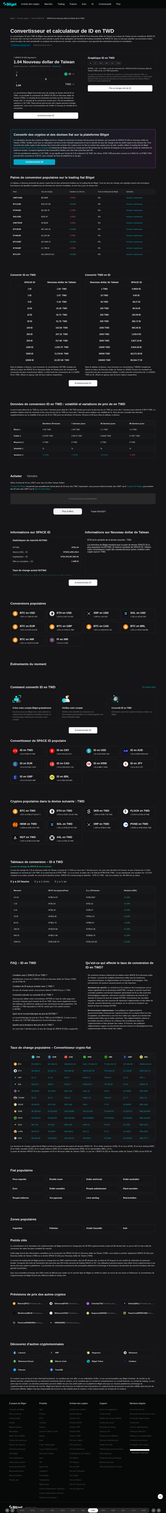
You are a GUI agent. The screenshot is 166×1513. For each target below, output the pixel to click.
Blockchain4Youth (16, 1471)
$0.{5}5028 (36, 1111)
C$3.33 (67, 1098)
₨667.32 (87, 1098)
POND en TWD (139, 823)
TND (83, 1510)
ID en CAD (63, 763)
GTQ (32, 1510)
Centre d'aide (105, 1414)
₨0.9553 (87, 1138)
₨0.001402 (88, 1111)
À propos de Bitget (16, 1409)
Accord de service (137, 1409)
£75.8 (125, 1084)
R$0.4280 (144, 1104)
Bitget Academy (15, 1427)
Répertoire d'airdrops (48, 1497)
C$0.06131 (68, 1131)
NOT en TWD (28, 837)
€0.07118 (51, 1104)
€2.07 (50, 1098)
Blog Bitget (13, 1431)
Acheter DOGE (76, 1423)
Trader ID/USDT (98, 511)
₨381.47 (87, 1078)
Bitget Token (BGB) (17, 1436)
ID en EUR (26, 763)
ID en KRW (100, 763)
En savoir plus (149, 687)
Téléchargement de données (111, 1449)
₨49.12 (86, 1125)
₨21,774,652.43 (90, 1064)
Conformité (134, 1423)
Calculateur (74, 1458)
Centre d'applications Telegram (52, 1489)
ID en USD (100, 750)
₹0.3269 (107, 1138)
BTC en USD (27, 612)
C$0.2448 (68, 1125)
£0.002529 (127, 1138)
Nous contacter (15, 1414)
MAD (144, 1510)
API (40, 1462)
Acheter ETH (75, 1418)
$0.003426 (36, 1138)
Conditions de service (138, 1440)
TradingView (44, 1480)
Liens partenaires (16, 1458)
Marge (42, 1436)
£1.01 (125, 1078)
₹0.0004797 (109, 1111)
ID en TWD (26, 750)
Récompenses (105, 1453)
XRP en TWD (101, 823)
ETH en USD (64, 612)
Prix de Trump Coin (77, 1484)
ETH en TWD (64, 810)
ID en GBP (26, 776)
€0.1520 (51, 1125)
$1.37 (34, 1078)
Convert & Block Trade (48, 1431)
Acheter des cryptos (78, 1409)
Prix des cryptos (23, 18)
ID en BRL (63, 776)
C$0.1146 (68, 1104)
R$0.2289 (144, 1131)
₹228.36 (107, 1098)
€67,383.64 (52, 1064)
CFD (41, 1418)
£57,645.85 (128, 1064)
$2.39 (34, 1098)
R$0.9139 (144, 1125)
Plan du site (14, 1480)
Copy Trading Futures (48, 1449)
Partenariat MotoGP (17, 1467)
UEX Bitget (13, 1453)
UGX (63, 1510)
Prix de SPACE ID (38, 18)
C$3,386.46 (69, 1071)
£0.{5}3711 (127, 1111)
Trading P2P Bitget (18, 486)
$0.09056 (35, 1091)
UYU (133, 1510)
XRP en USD (101, 612)
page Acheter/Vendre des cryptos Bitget (30, 148)
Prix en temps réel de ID (120, 88)
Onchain (42, 1423)
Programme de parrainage (110, 1458)
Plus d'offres (67, 511)
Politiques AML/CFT (138, 1431)
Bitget (12, 18)
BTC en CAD (101, 626)
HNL (52, 1510)
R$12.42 (143, 1098)
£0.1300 (126, 1125)
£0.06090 (127, 1104)
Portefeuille (44, 1475)
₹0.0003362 (109, 1118)
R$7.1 (142, 1078)
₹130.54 (107, 1078)
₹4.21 (106, 1131)
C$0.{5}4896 (69, 1118)
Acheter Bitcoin (76, 1414)
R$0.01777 (144, 1138)
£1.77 (125, 1098)
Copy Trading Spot (47, 1445)
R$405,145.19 (145, 1064)
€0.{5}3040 (52, 1118)
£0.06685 (127, 1091)
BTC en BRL (137, 626)
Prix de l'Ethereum (77, 1449)
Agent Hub (43, 1467)
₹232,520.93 (109, 1071)
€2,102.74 (52, 1071)
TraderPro (43, 1471)
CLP (42, 1510)
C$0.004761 (69, 1138)
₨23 (85, 1104)
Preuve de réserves (17, 1445)
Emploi (12, 1423)
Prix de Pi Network (77, 1471)
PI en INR (62, 639)
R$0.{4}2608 (145, 1111)
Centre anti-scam (107, 1423)
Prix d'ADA (74, 1475)
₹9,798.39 (108, 1084)
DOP (113, 1510)
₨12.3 (86, 1131)
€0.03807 (52, 1131)
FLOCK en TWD (140, 810)
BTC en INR (27, 639)
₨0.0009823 (88, 1118)
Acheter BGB (75, 1431)
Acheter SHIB (75, 1436)
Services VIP (105, 1431)
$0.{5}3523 (36, 1118)
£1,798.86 (127, 1071)
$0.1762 (35, 1125)
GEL (123, 1510)
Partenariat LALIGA (17, 1462)
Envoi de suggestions (108, 1409)
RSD (103, 1510)
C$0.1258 (68, 1091)
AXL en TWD (64, 837)
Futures (42, 1414)
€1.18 (50, 1078)
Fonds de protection (17, 1449)
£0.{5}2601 (127, 1118)
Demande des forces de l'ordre (142, 1414)
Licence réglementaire (139, 1427)
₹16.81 (107, 1125)
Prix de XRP (74, 1467)
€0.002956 (52, 1138)
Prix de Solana (75, 1480)
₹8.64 (106, 1091)
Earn (41, 1440)
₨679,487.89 (88, 1071)
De (17, 72)
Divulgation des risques (139, 1445)
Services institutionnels (109, 1440)
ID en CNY (63, 750)
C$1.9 (66, 1078)
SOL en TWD (64, 823)
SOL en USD (138, 612)
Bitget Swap (44, 1484)
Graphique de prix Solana (80, 1453)
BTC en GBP (64, 626)
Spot (41, 1409)
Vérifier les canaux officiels (110, 1418)
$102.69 (35, 1084)
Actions (42, 1427)
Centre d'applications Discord (51, 1493)
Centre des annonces (18, 1440)
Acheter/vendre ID (46, 115)
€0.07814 (52, 1091)
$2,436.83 (36, 1071)
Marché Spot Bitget (42, 489)
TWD (93, 1510)
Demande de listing (107, 1427)
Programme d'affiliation (109, 1436)
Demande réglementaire (140, 1418)
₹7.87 (106, 1104)
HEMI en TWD (28, 823)
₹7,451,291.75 (110, 1064)
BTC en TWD (27, 810)
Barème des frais (107, 1462)
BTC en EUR (27, 626)
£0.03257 (127, 1131)
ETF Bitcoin (74, 1462)
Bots (41, 1458)
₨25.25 (86, 1091)
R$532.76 (144, 1084)
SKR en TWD (101, 810)
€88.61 (51, 1084)
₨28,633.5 (87, 1084)
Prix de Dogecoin (77, 1489)
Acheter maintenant (134, 198)
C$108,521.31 (70, 1064)
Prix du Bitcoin (75, 1445)
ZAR (73, 1510)
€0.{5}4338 (52, 1111)
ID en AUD (136, 750)
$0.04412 (35, 1131)
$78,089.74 (36, 1064)
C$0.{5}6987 (69, 1111)
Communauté (14, 1418)
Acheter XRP (75, 1427)
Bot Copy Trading (46, 1453)
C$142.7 (67, 1084)
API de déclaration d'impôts (111, 1467)
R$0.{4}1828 (145, 1118)
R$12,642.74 (145, 1071)
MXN (22, 1510)
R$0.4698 (144, 1091)
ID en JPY (136, 763)
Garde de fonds (106, 1445)
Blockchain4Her (15, 1475)
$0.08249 (35, 1104)
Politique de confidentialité (140, 1436)
